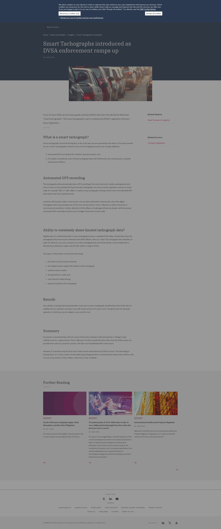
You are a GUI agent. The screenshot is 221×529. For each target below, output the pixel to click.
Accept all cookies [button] (153, 13)
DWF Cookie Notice (148, 9)
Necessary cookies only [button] (69, 13)
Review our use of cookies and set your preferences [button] (82, 18)
